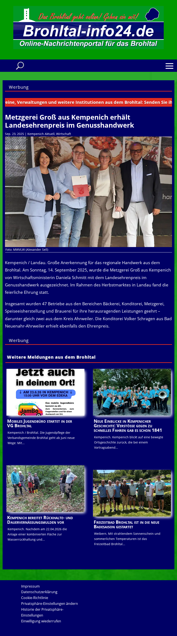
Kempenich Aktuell (41, 134)
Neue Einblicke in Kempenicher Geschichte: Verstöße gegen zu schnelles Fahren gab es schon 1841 (128, 425)
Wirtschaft (63, 134)
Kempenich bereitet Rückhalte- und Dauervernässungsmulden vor (40, 519)
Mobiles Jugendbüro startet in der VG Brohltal (39, 423)
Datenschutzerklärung (39, 591)
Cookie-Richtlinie (34, 597)
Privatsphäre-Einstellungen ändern (49, 603)
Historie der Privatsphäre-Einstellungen (42, 612)
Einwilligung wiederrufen (41, 621)
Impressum (30, 586)
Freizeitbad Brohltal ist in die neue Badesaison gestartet (126, 524)
